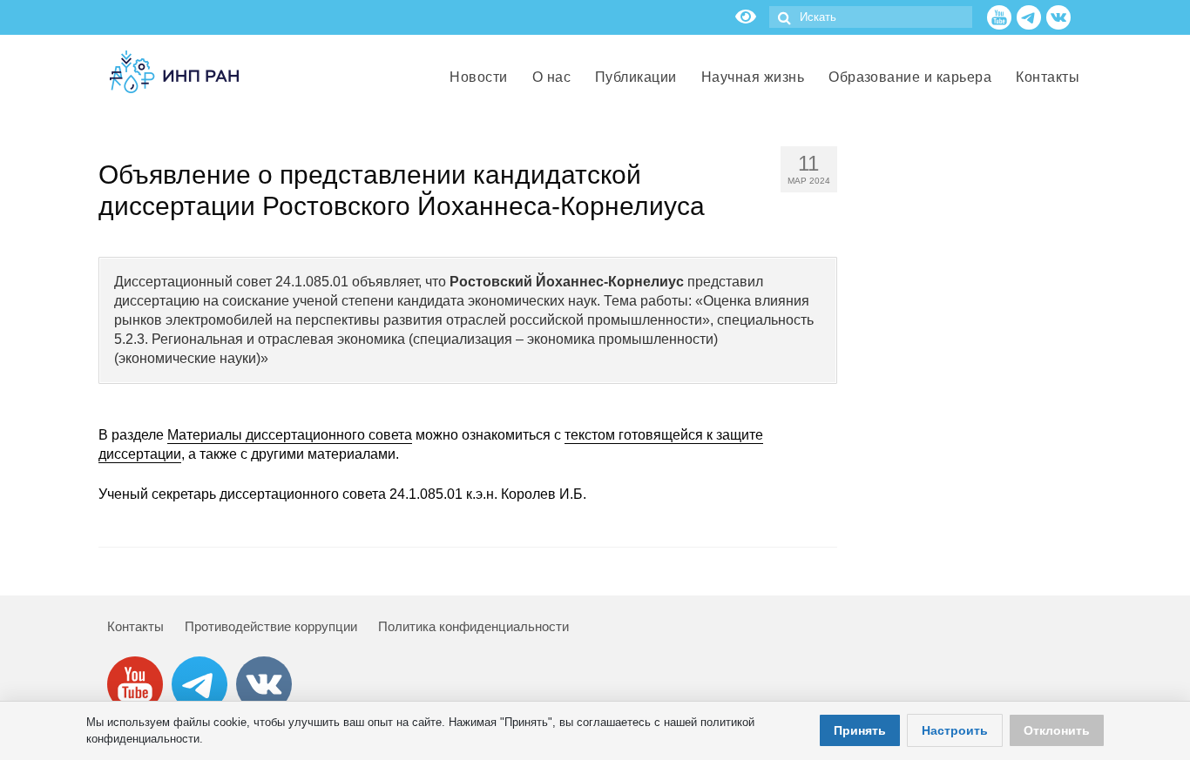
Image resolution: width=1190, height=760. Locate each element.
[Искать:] (870, 17)
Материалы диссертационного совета (289, 434)
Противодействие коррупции (271, 626)
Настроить (955, 730)
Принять (860, 730)
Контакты (135, 626)
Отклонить (1057, 730)
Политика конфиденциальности (473, 626)
